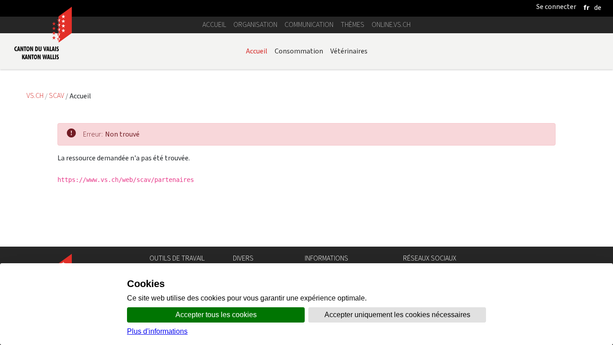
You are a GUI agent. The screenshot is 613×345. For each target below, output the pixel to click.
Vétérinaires (349, 51)
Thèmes (352, 24)
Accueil (214, 24)
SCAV (56, 96)
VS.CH (35, 96)
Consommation (299, 51)
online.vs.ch (391, 24)
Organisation (255, 24)
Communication (309, 24)
